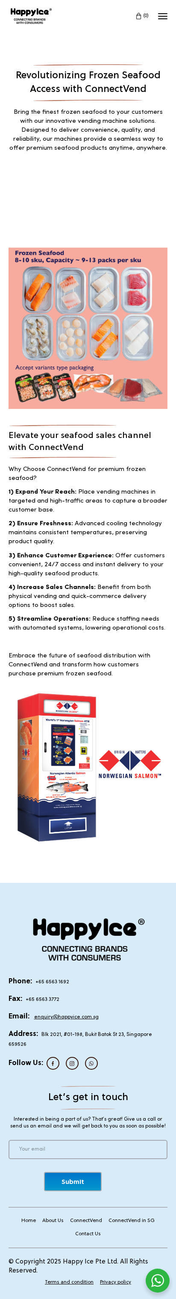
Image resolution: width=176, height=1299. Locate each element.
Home (28, 1221)
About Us (53, 1221)
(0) (146, 15)
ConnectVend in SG (132, 1221)
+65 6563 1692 (52, 982)
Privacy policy (115, 1282)
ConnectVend (86, 1221)
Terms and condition (69, 1282)
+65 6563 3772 (42, 999)
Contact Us (88, 1234)
